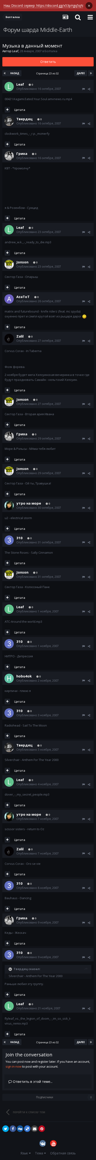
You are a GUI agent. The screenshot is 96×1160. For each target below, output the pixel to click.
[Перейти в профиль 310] (9, 540)
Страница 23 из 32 (48, 73)
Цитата (19, 110)
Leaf (15, 51)
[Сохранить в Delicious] (27, 1128)
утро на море (28, 503)
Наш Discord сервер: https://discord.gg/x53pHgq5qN (43, 5)
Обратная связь (63, 1153)
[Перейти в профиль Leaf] (9, 86)
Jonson (22, 262)
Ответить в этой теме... (32, 1081)
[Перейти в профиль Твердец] (9, 121)
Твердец (24, 118)
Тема (39, 1153)
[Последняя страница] (91, 73)
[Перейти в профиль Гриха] (9, 155)
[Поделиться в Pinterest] (41, 1128)
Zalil (20, 336)
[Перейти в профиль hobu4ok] (9, 678)
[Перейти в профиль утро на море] (9, 505)
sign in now (13, 1066)
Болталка (51, 51)
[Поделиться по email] (34, 1128)
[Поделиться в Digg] (20, 1128)
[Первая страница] (5, 73)
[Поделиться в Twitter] (5, 1128)
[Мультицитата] (7, 110)
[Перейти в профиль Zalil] (9, 338)
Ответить (48, 61)
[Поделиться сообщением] (89, 89)
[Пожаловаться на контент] (83, 89)
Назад (14, 73)
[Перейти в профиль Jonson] (9, 264)
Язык (25, 1153)
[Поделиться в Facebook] (13, 1128)
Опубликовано (38, 89)
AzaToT (23, 296)
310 (19, 537)
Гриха (21, 153)
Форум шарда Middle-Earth (37, 29)
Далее (81, 73)
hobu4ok (24, 676)
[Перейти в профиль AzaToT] (9, 299)
